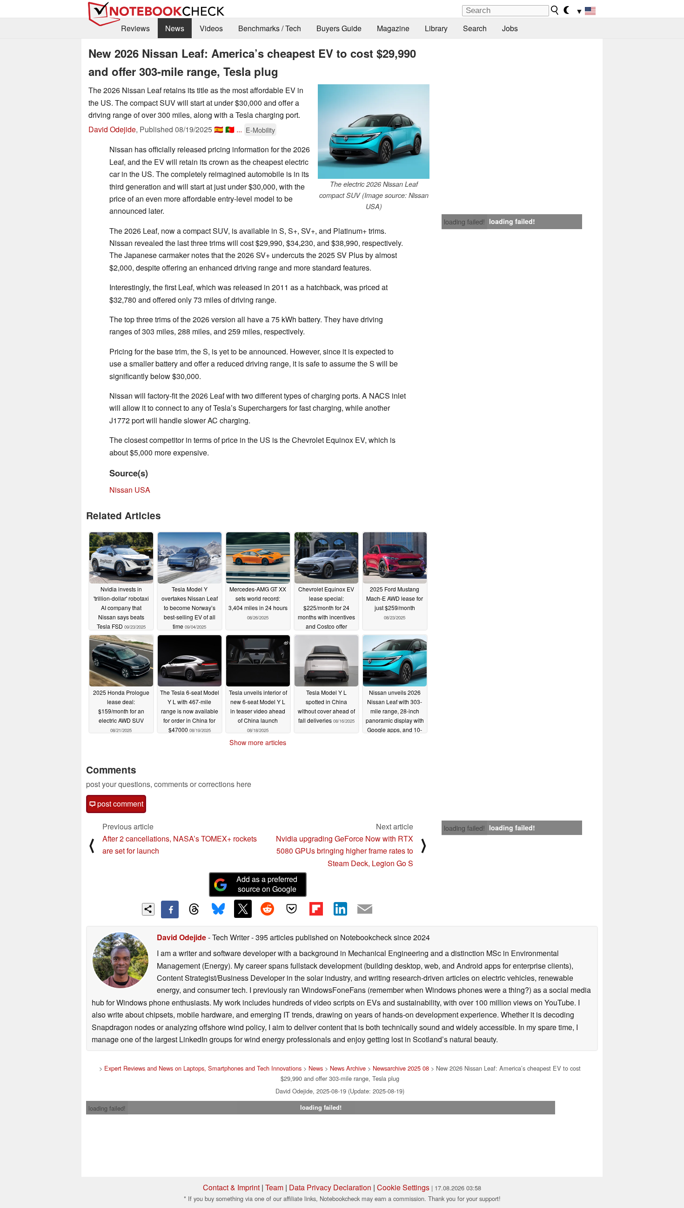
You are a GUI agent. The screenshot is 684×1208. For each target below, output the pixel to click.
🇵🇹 (230, 129)
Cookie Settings (403, 1187)
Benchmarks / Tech (269, 28)
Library (436, 28)
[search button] (555, 10)
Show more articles (257, 742)
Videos (211, 28)
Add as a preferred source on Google (266, 884)
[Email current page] (365, 909)
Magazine (393, 28)
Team (274, 1187)
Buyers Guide (339, 28)
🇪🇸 (218, 129)
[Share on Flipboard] (316, 908)
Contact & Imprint (231, 1187)
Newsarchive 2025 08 (401, 1068)
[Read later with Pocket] (292, 908)
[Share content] (148, 909)
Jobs (510, 28)
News (174, 28)
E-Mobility (260, 130)
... (239, 129)
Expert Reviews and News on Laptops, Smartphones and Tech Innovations (203, 1068)
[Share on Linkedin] (340, 908)
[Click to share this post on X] (243, 908)
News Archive (348, 1068)
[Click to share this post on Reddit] (267, 908)
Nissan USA (129, 489)
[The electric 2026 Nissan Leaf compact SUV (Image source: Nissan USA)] (373, 131)
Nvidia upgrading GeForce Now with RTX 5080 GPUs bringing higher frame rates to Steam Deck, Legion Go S (344, 851)
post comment (119, 803)
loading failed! (464, 221)
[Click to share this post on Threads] (194, 909)
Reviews (135, 28)
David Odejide (112, 129)
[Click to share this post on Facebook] (170, 909)
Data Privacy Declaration (330, 1187)
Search (475, 28)
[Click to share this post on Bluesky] (218, 909)
